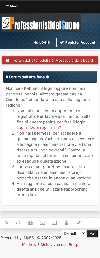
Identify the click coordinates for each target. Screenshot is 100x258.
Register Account (80, 42)
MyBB (29, 237)
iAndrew (29, 244)
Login (44, 42)
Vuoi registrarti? (45, 127)
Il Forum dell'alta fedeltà (30, 60)
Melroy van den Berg (59, 244)
